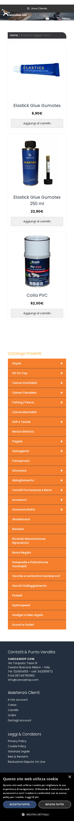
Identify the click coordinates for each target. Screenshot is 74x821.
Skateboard (21, 519)
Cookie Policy (17, 746)
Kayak (37, 363)
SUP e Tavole (37, 422)
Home (14, 35)
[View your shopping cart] (47, 18)
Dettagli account (19, 720)
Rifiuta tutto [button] (54, 804)
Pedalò (17, 595)
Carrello (13, 710)
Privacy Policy (17, 741)
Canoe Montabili (24, 412)
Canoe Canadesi (37, 392)
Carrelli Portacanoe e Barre (37, 490)
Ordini (12, 715)
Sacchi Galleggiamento (29, 586)
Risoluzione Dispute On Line (26, 762)
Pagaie (37, 441)
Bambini (18, 529)
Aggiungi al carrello (37, 123)
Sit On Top (37, 373)
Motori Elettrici (23, 432)
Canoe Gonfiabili (37, 383)
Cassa (12, 705)
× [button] (69, 776)
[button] (37, 814)
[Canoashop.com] (14, 12)
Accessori (37, 500)
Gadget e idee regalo (27, 615)
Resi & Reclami (18, 757)
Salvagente (37, 451)
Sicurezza (37, 470)
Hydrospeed (21, 605)
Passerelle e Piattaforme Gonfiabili (30, 564)
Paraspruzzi (21, 461)
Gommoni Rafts (37, 509)
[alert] (37, 797)
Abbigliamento (37, 480)
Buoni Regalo (21, 552)
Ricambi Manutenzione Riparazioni (29, 541)
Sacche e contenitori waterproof (36, 576)
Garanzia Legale (19, 751)
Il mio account (18, 700)
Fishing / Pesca (37, 402)
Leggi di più (32, 797)
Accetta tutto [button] (20, 804)
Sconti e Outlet (23, 625)
